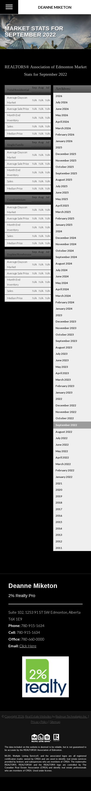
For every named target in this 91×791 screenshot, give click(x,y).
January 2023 (64, 392)
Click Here (27, 646)
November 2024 (66, 244)
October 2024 (65, 250)
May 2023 (62, 367)
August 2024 (64, 263)
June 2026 (62, 109)
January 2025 (64, 224)
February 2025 (65, 218)
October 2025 (65, 166)
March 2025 (63, 212)
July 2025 (61, 186)
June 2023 (62, 360)
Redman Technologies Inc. (72, 716)
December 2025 (66, 154)
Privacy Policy (39, 722)
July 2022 (61, 438)
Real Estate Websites (38, 716)
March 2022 (63, 464)
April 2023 (62, 373)
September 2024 (66, 257)
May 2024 (62, 283)
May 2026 (62, 115)
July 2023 (61, 353)
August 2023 (64, 347)
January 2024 (64, 308)
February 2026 (65, 134)
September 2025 (66, 173)
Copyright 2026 (14, 716)
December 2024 (66, 238)
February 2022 (65, 470)
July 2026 (61, 102)
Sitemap (55, 722)
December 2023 (66, 321)
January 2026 (64, 141)
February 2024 (65, 302)
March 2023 (63, 379)
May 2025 (62, 199)
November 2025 (66, 160)
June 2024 (62, 276)
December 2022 (66, 405)
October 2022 (65, 418)
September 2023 (66, 341)
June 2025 (62, 192)
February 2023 (65, 386)
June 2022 (62, 444)
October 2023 (65, 334)
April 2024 (62, 289)
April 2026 (62, 121)
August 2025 (64, 179)
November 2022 (66, 412)
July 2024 (61, 270)
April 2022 (62, 457)
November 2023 (66, 328)
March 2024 (63, 295)
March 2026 (63, 128)
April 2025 (62, 205)
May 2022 (62, 451)
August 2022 (64, 431)
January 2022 (64, 477)
